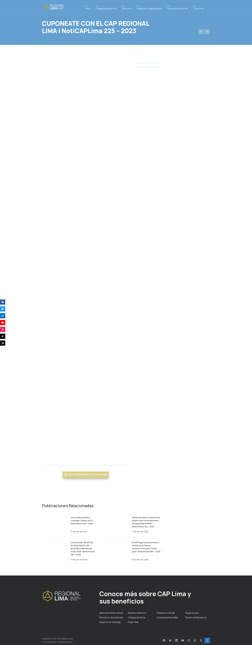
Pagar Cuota (192, 612)
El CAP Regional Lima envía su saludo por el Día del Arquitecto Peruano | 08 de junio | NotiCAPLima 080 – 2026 (146, 547)
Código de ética (136, 617)
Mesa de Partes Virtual (111, 612)
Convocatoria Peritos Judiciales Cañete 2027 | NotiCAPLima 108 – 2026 (82, 520)
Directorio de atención (111, 617)
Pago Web (133, 622)
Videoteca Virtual (166, 612)
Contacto (198, 8)
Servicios (126, 8)
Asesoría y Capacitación (149, 8)
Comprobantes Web (167, 617)
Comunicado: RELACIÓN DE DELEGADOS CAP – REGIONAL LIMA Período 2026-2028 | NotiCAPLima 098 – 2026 (82, 548)
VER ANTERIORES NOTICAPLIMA (87, 474)
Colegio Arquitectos (106, 8)
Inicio (88, 8)
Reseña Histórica (137, 612)
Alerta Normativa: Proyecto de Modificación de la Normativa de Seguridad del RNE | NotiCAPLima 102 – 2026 (146, 522)
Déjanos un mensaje (110, 622)
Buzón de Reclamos (195, 617)
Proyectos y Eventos (177, 8)
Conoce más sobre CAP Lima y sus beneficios (145, 597)
